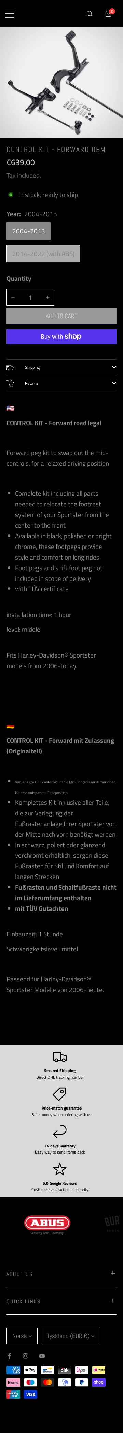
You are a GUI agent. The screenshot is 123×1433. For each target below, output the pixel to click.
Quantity (18, 278)
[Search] (89, 13)
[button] (108, 13)
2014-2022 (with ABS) (43, 253)
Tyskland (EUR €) (68, 1336)
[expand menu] (9, 13)
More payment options (61, 349)
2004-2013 (28, 231)
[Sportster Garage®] (53, 14)
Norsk (19, 1336)
